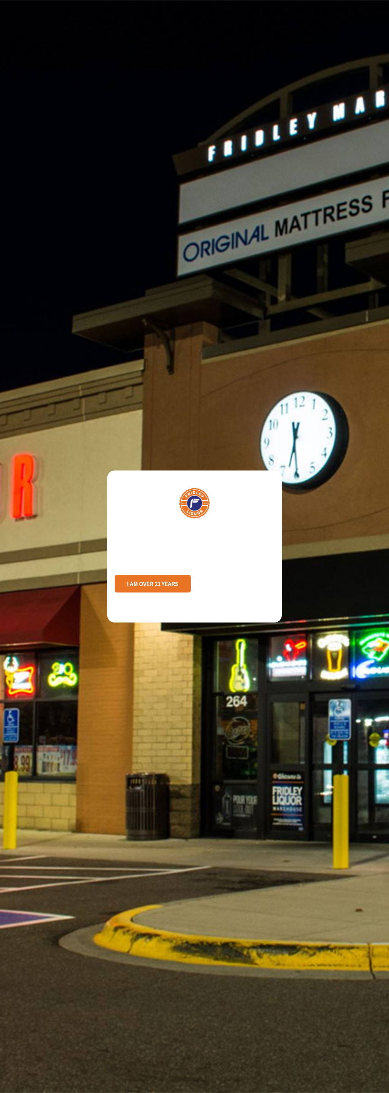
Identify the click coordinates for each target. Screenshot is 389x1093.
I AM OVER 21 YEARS (152, 584)
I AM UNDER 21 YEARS (236, 584)
